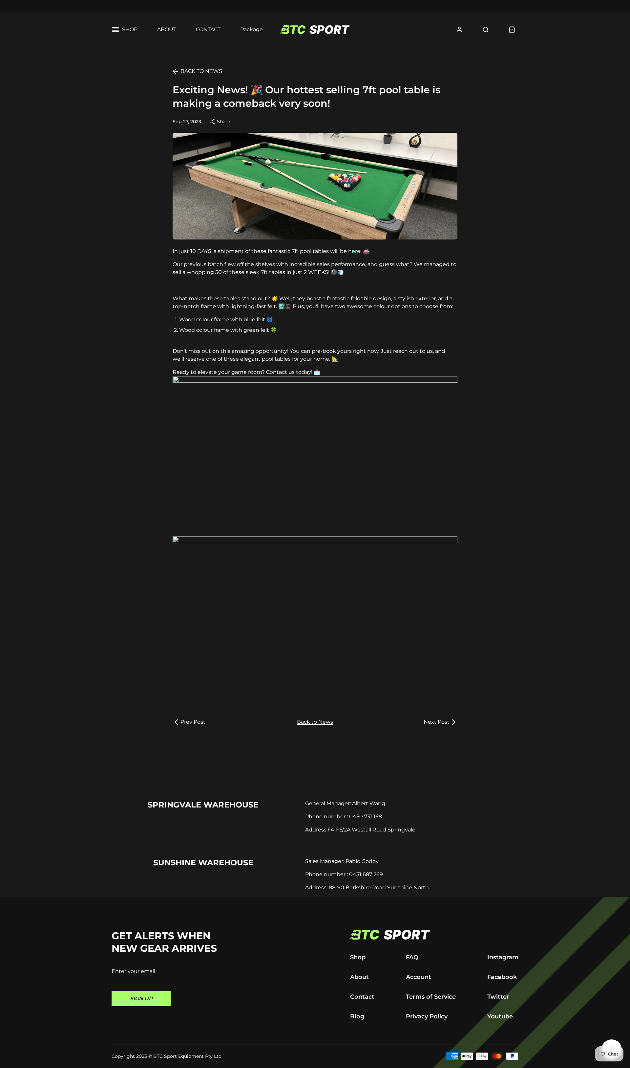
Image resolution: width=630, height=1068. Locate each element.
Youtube (500, 1016)
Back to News (315, 722)
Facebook (502, 977)
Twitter (498, 996)
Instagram (502, 957)
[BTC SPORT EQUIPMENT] (434, 935)
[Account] (459, 29)
